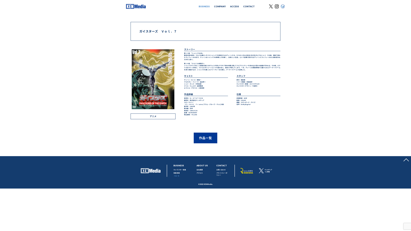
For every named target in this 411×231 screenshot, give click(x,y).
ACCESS (234, 6)
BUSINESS (204, 6)
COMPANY (220, 6)
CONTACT (249, 6)
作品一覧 (205, 138)
